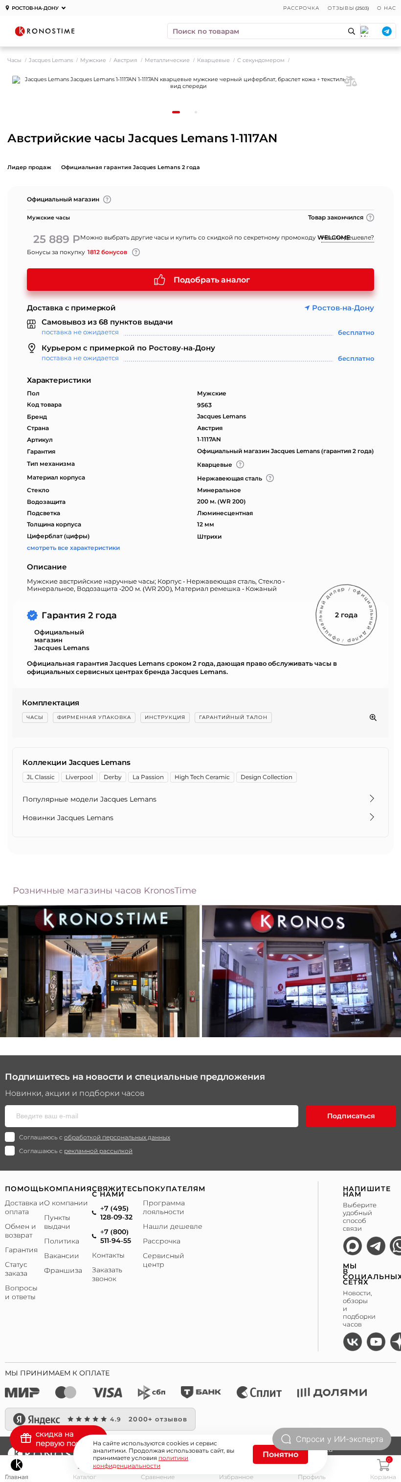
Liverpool (79, 777)
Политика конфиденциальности (337, 1453)
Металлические (167, 60)
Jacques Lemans (51, 60)
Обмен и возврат (20, 1231)
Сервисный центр (163, 1260)
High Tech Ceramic (202, 777)
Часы (14, 60)
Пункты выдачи (57, 1222)
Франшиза (63, 1270)
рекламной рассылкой (98, 1151)
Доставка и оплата (24, 1207)
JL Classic (41, 777)
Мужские (93, 60)
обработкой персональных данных (117, 1137)
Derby (113, 777)
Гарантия (21, 1249)
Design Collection (266, 777)
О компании (66, 1203)
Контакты (108, 1255)
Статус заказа (16, 1269)
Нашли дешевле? (347, 237)
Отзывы (341, 8)
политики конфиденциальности (140, 1461)
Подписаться (351, 1116)
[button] (176, 112)
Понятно (280, 1454)
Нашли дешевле (172, 1226)
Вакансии (61, 1255)
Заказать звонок (107, 1274)
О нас (386, 8)
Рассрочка (301, 8)
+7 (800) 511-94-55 (115, 1236)
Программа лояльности (164, 1207)
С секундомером (261, 60)
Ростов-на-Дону (343, 307)
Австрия (125, 60)
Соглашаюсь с (94, 1137)
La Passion (148, 777)
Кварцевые (213, 60)
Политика (61, 1241)
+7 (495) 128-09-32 (116, 1212)
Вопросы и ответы (21, 1292)
